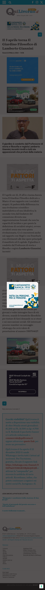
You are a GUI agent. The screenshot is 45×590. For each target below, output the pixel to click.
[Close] (38, 282)
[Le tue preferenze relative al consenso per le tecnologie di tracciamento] (41, 586)
